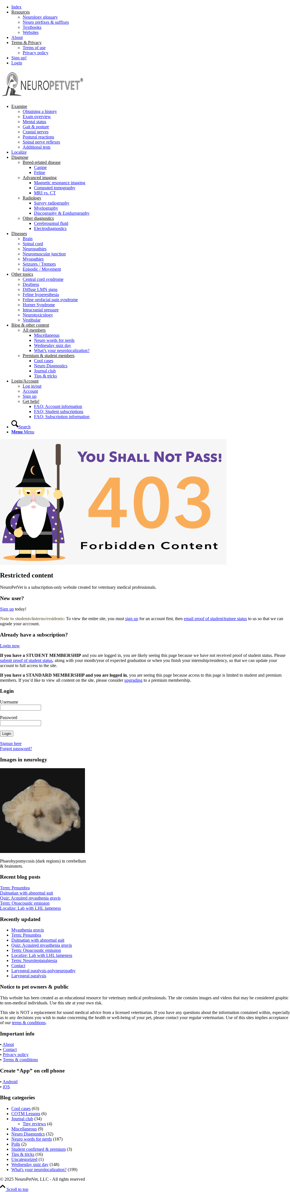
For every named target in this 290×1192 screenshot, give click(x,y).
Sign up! (19, 57)
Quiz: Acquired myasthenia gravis (30, 898)
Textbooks (32, 27)
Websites (31, 32)
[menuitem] (150, 7)
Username (9, 702)
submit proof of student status (26, 660)
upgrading (133, 680)
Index (16, 7)
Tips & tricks (22, 1154)
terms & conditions (29, 1022)
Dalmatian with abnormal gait (26, 893)
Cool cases (21, 1108)
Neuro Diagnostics (28, 1134)
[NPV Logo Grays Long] (42, 96)
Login (16, 62)
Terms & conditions (20, 1059)
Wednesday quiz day (29, 1164)
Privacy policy (35, 52)
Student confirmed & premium (38, 1149)
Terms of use (34, 47)
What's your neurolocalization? (39, 1169)
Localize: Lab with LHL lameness (30, 908)
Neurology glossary (40, 17)
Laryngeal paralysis (28, 975)
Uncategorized (24, 1159)
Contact (18, 965)
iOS (6, 1086)
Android (10, 1081)
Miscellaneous (24, 1128)
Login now (10, 645)
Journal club (22, 1118)
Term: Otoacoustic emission (25, 903)
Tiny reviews (34, 1123)
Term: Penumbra (15, 887)
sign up (131, 618)
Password (8, 717)
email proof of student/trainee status (215, 618)
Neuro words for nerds (31, 1139)
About (17, 37)
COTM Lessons (25, 1113)
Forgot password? (16, 748)
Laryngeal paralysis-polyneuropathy (43, 970)
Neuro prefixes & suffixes (46, 22)
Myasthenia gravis (27, 930)
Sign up (7, 609)
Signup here (11, 743)
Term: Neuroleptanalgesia (34, 960)
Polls (15, 1144)
